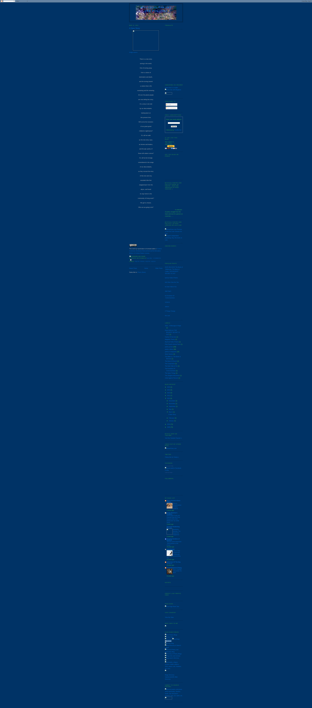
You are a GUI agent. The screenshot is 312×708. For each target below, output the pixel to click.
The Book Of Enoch (171, 361)
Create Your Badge (168, 472)
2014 (168, 390)
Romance (167, 302)
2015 (168, 387)
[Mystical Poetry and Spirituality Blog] (174, 652)
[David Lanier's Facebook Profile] (174, 470)
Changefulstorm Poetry (174, 567)
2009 (168, 427)
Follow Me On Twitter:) (172, 457)
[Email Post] (130, 259)
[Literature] (168, 639)
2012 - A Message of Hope (173, 325)
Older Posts (158, 268)
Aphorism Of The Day (174, 562)
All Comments (171, 108)
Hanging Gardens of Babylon (173, 539)
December (172, 401)
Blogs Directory (169, 675)
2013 (168, 393)
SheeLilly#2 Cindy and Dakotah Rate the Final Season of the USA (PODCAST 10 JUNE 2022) (173, 519)
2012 (168, 395)
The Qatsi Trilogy (170, 373)
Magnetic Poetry (170, 339)
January (171, 421)
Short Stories (169, 354)
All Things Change (169, 311)
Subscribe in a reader (171, 87)
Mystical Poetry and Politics (156, 9)
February (172, 418)
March (171, 412)
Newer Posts (133, 268)
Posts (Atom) (142, 272)
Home (146, 268)
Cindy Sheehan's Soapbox (172, 513)
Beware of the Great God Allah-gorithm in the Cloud (174, 543)
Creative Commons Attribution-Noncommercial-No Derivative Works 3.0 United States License (145, 251)
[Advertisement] (174, 55)
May (170, 409)
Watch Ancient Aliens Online (173, 501)
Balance (166, 306)
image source (133, 52)
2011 (168, 398)
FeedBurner (177, 130)
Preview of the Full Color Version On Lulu (173, 231)
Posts (169, 104)
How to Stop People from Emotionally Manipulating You (173, 554)
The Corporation (170, 363)
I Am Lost (167, 315)
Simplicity (169, 563)
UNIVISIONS (171, 549)
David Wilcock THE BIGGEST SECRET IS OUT (172, 332)
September (172, 406)
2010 (168, 424)
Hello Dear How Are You (171, 282)
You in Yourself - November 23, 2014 (177, 570)
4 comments (157, 258)
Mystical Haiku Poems (171, 278)
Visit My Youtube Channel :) (173, 438)
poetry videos (150, 261)
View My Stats (169, 617)
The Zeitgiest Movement (172, 375)
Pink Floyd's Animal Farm (172, 344)
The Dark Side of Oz (170, 286)
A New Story (134, 28)
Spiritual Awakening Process (173, 527)
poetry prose (140, 261)
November (172, 403)
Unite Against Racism (171, 378)
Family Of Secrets (170, 337)
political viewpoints (170, 351)
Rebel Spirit (167, 291)
